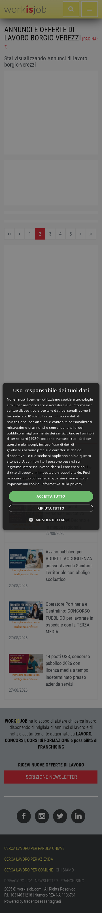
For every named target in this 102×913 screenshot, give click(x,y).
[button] (51, 519)
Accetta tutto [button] (51, 496)
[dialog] (51, 456)
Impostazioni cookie (23, 483)
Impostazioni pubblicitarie (60, 472)
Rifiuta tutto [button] (50, 508)
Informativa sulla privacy (61, 483)
